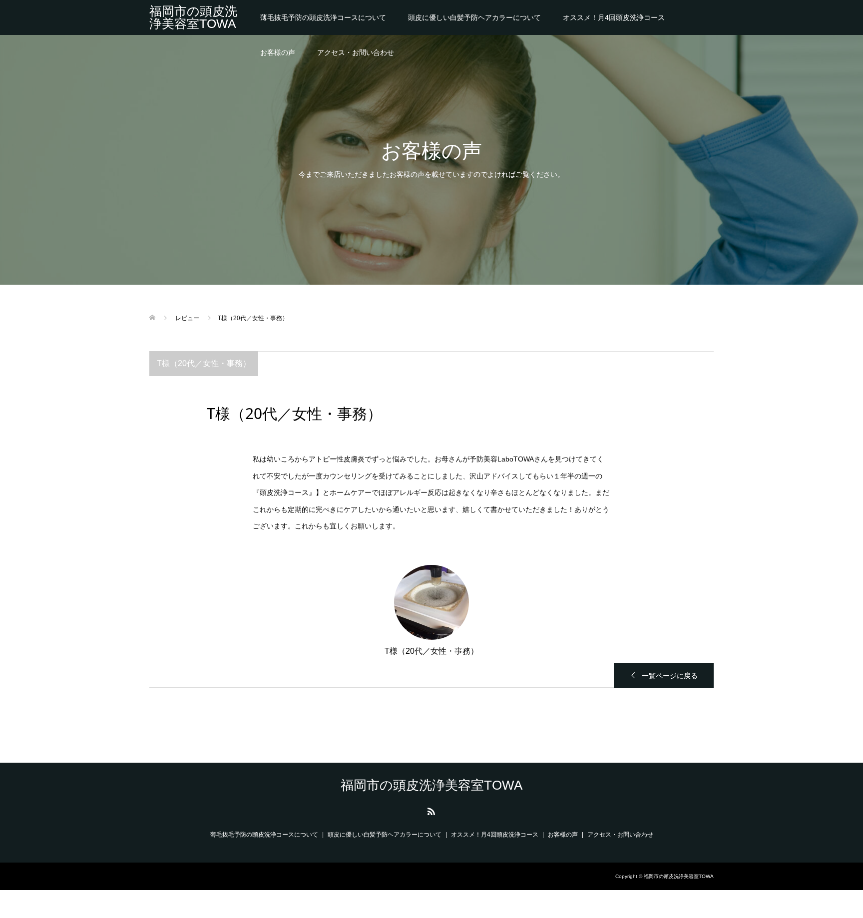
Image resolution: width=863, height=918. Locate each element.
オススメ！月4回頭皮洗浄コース (614, 17)
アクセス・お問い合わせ (355, 52)
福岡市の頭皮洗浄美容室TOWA (193, 17)
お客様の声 (277, 52)
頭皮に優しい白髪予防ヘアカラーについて (474, 17)
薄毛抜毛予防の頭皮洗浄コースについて (323, 17)
